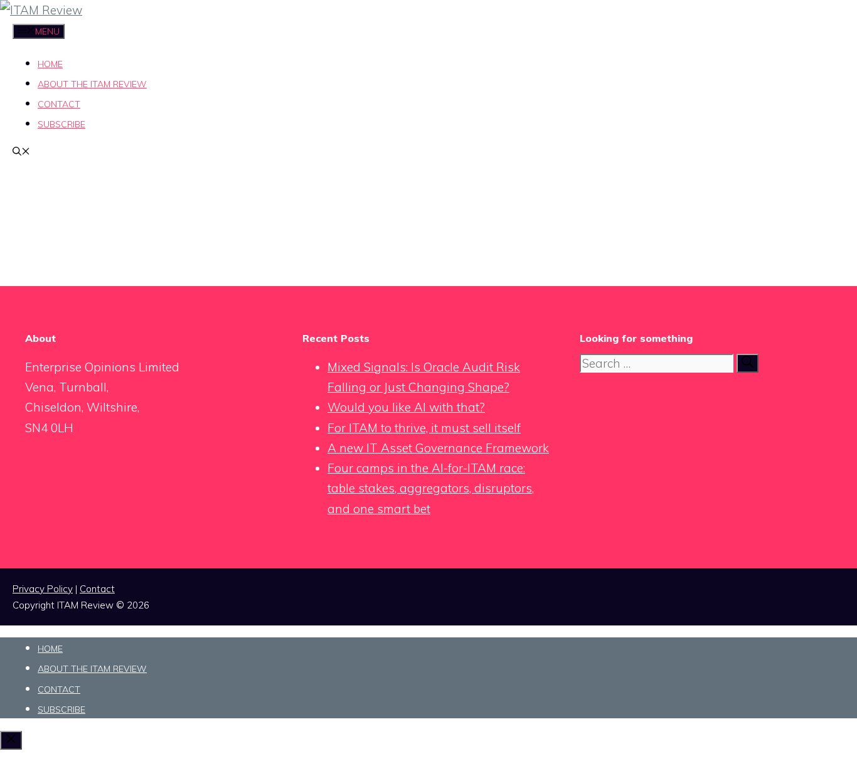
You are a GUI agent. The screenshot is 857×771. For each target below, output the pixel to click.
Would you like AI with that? (406, 407)
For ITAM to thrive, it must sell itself (424, 427)
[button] (21, 152)
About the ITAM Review (92, 84)
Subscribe (61, 124)
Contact (59, 104)
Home (50, 64)
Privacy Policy (43, 589)
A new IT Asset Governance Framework (438, 447)
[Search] (748, 363)
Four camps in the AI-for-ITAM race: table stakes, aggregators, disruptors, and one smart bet (430, 488)
